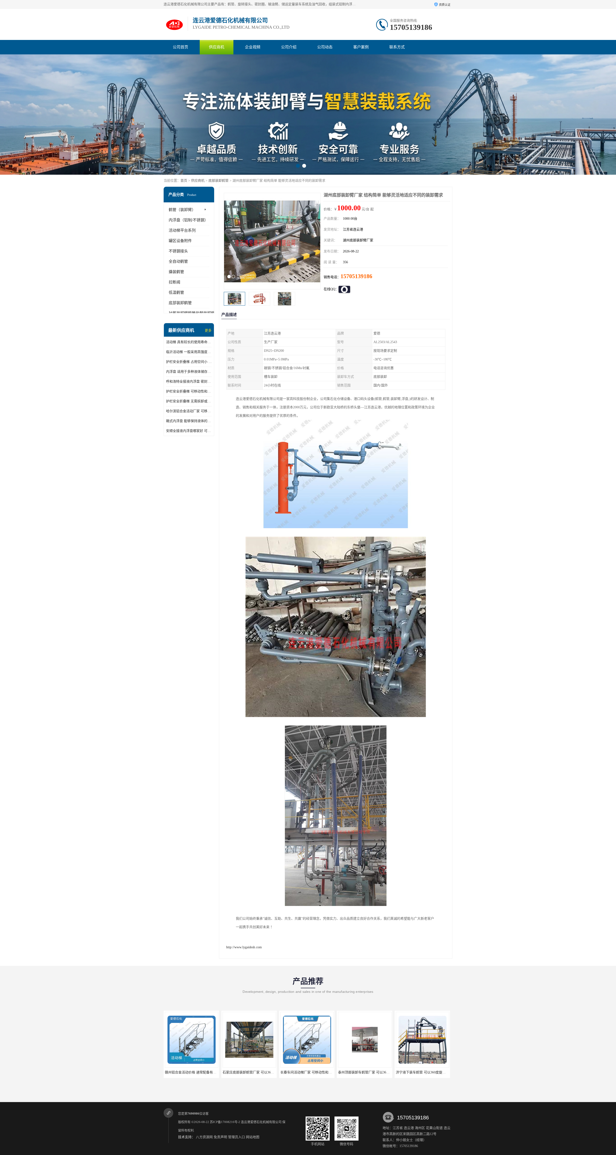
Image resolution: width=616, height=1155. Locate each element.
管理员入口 (236, 1137)
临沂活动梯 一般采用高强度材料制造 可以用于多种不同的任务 (189, 352)
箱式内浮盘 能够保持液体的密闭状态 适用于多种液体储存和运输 (189, 421)
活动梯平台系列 (182, 230)
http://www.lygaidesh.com (244, 947)
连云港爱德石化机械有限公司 (261, 1122)
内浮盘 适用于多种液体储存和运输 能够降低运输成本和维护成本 (189, 371)
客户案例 (361, 47)
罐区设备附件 (180, 241)
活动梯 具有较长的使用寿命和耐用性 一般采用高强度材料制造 (189, 342)
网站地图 (252, 1137)
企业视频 (252, 47)
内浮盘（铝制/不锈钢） (188, 220)
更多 (208, 330)
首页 (183, 180)
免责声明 (220, 1137)
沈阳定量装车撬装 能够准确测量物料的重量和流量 (433, 1072)
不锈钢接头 (178, 251)
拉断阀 (174, 282)
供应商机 (216, 47)
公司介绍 (288, 47)
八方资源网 (204, 1137)
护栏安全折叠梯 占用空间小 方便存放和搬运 (189, 362)
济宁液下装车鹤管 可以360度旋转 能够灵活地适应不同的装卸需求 (329, 1072)
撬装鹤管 (176, 272)
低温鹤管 (176, 292)
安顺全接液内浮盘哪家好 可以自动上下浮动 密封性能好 (189, 431)
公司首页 (180, 47)
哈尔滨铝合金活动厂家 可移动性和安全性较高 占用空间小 (189, 411)
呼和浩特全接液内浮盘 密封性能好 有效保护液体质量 (189, 381)
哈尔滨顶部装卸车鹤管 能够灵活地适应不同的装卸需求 (379, 1072)
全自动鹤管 (178, 261)
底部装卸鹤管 (218, 180)
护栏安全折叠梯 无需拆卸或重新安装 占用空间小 (189, 401)
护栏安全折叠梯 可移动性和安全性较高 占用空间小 (189, 391)
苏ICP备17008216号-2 (225, 1122)
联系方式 (397, 47)
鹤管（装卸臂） (182, 210)
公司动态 (325, 47)
